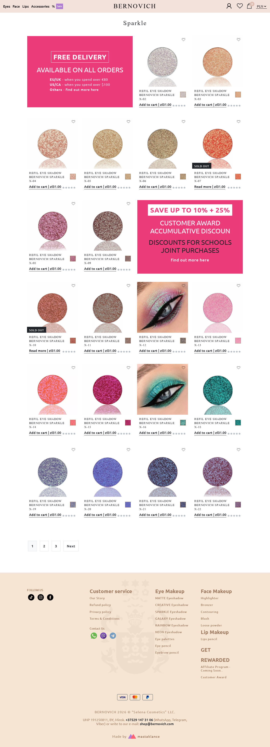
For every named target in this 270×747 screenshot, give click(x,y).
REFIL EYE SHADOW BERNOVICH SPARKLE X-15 (102, 423)
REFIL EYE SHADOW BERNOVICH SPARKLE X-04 (47, 177)
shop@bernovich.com (157, 724)
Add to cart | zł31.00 (155, 104)
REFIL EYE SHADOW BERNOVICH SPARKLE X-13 (212, 341)
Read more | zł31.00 (209, 186)
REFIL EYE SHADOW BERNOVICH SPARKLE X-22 (212, 505)
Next (71, 546)
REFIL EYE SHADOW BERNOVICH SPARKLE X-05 (102, 177)
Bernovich (134, 6)
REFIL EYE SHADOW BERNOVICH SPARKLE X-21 (157, 505)
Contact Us (97, 628)
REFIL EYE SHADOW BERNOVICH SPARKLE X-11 (102, 341)
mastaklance (149, 736)
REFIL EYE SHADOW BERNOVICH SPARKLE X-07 (212, 177)
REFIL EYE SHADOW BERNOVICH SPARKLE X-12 (157, 341)
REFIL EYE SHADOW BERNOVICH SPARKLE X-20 (102, 505)
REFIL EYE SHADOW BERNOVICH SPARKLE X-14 (47, 423)
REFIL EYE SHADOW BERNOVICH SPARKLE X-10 (47, 341)
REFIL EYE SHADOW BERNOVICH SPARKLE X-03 (212, 95)
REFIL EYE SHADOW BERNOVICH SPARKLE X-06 (157, 177)
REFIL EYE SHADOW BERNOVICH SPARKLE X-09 (102, 259)
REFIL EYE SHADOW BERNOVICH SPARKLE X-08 (47, 259)
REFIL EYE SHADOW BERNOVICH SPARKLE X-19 (47, 505)
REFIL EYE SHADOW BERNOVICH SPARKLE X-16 (157, 423)
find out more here (82, 90)
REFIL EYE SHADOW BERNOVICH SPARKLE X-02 (157, 95)
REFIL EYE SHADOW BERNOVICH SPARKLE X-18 (212, 423)
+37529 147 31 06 (139, 720)
